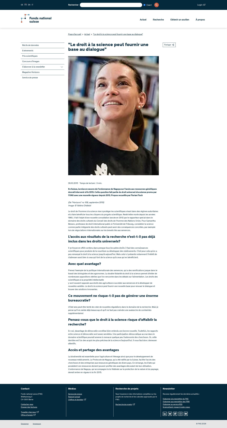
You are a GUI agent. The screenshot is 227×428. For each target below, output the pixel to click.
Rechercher (73, 5)
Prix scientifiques (29, 56)
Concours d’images (30, 62)
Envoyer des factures (29, 407)
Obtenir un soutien (179, 20)
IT (32, 5)
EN (29, 5)
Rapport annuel (74, 397)
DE (22, 5)
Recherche (158, 20)
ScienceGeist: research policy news (176, 407)
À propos (200, 20)
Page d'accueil (74, 34)
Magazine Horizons (30, 72)
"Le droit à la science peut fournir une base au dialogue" (118, 34)
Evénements (27, 51)
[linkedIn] (165, 414)
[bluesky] (170, 414)
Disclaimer (25, 424)
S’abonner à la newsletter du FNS (175, 399)
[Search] (156, 5)
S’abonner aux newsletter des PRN (176, 402)
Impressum (37, 424)
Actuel (143, 20)
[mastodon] (175, 414)
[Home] (40, 22)
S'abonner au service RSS (172, 405)
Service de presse (30, 78)
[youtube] (186, 414)
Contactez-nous (27, 405)
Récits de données (30, 45)
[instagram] (180, 414)
